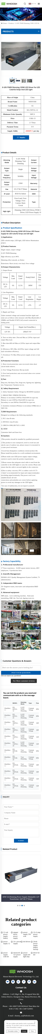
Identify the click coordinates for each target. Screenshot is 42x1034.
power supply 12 (6, 942)
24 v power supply (17, 942)
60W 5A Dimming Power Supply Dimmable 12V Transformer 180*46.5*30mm (21, 898)
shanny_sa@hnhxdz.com (24, 1016)
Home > (6, 23)
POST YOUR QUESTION (21, 673)
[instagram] (13, 982)
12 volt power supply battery (5, 935)
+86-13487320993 (26, 1009)
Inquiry (22, 137)
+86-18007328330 (16, 1006)
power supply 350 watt (27, 934)
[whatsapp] (18, 982)
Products (11, 23)
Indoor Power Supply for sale (9, 4)
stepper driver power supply (15, 935)
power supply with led (6, 955)
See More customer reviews (24, 681)
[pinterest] (29, 982)
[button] (17, 905)
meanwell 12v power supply (17, 955)
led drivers (26, 941)
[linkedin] (34, 982)
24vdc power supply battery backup (35, 945)
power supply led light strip (26, 955)
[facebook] (24, 982)
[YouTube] (7, 982)
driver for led (36, 954)
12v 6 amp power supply (36, 934)
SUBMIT (21, 841)
